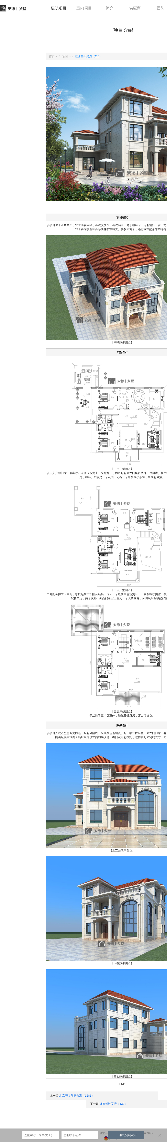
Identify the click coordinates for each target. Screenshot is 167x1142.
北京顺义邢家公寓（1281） (76, 1095)
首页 (52, 56)
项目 (65, 56)
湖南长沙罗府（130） (113, 1103)
